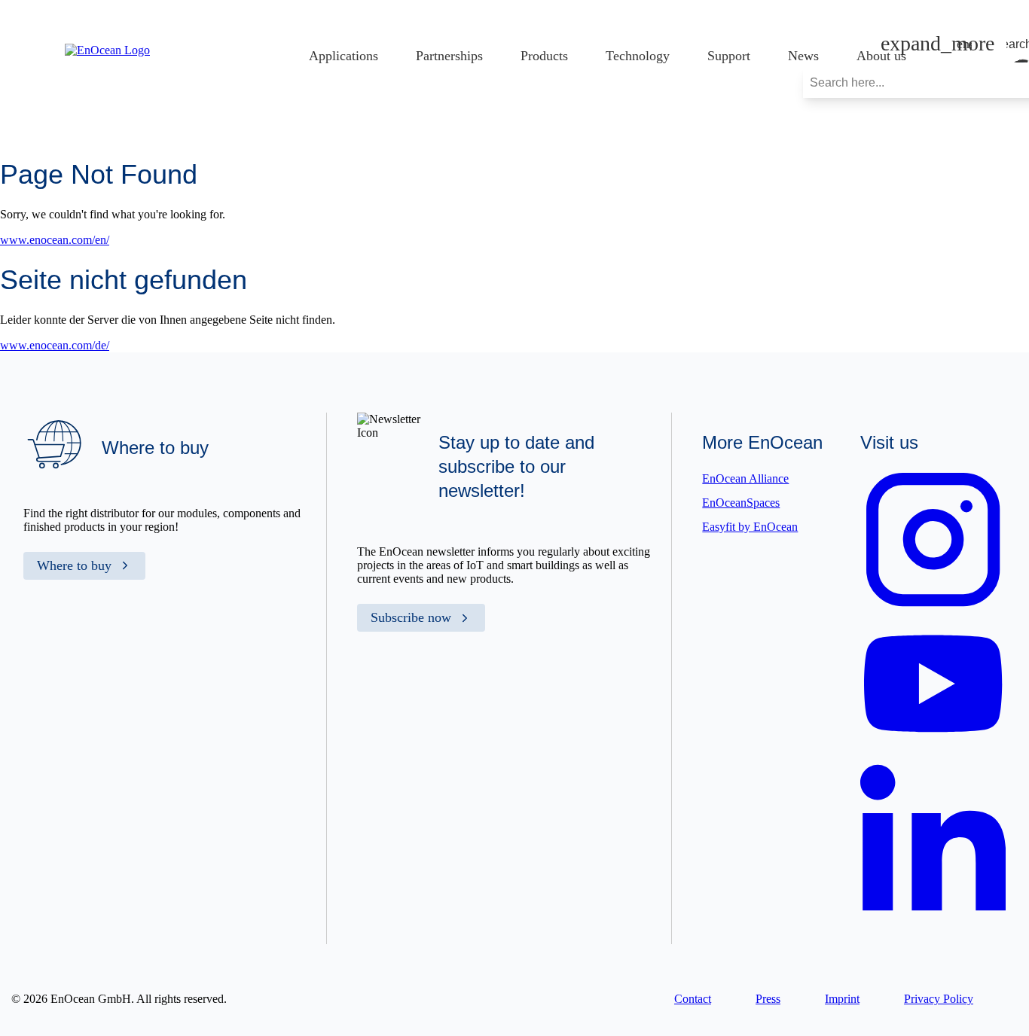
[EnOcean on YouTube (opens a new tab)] (933, 744)
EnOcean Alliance (745, 478)
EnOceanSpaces (741, 502)
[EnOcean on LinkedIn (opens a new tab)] (933, 916)
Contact (692, 998)
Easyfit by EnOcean (750, 526)
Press (768, 998)
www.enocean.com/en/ (54, 239)
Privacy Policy (938, 998)
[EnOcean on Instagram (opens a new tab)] (933, 608)
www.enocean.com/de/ (54, 345)
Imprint (842, 998)
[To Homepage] (107, 50)
